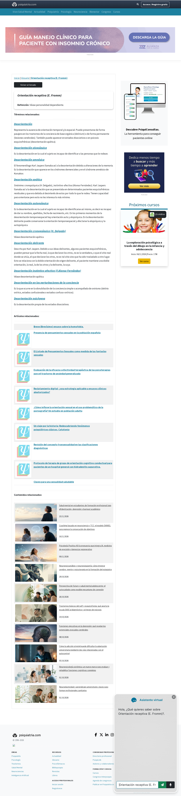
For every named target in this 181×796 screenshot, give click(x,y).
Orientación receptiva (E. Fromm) (49, 78)
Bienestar (94, 11)
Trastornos (16, 763)
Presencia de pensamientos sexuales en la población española (67, 332)
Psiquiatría (53, 11)
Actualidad (39, 11)
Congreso (106, 11)
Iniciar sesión (57, 784)
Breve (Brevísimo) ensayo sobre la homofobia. (59, 326)
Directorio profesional (102, 756)
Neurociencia (80, 11)
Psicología (66, 11)
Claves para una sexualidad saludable (54, 481)
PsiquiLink (97, 760)
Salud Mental (17, 767)
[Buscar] (137, 4)
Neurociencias (18, 771)
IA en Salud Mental (22, 11)
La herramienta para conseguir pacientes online (142, 134)
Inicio (17, 78)
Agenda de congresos (102, 780)
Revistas (56, 771)
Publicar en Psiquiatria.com (104, 784)
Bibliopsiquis (57, 767)
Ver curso (144, 261)
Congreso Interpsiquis (102, 776)
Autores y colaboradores (103, 763)
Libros (55, 775)
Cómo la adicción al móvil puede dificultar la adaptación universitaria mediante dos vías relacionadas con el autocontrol (83, 650)
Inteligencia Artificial (20, 775)
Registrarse (57, 788)
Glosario (25, 78)
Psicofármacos (58, 763)
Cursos (116, 11)
